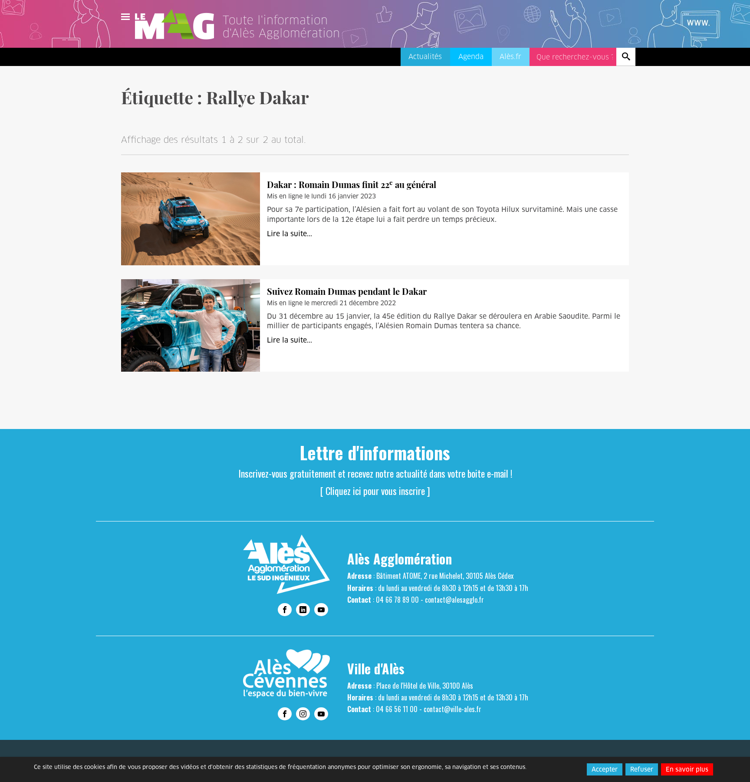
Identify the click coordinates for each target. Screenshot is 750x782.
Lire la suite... (289, 233)
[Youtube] (321, 609)
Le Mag (178, 24)
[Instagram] (303, 713)
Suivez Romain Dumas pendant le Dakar (347, 291)
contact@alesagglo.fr (454, 599)
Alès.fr (510, 56)
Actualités (425, 56)
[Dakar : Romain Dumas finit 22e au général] (190, 218)
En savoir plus (687, 769)
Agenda (471, 56)
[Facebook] (285, 609)
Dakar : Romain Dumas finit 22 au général (351, 184)
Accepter (605, 769)
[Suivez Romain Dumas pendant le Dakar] (190, 325)
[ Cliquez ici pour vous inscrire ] (375, 491)
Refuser (641, 769)
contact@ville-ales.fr (452, 709)
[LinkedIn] (303, 609)
